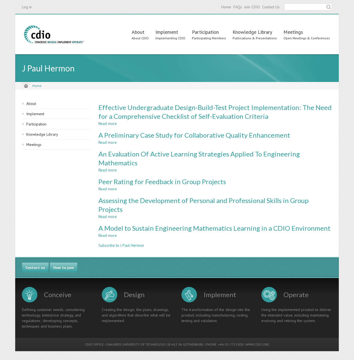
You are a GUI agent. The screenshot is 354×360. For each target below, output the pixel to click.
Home (226, 6)
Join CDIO (252, 6)
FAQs (237, 6)
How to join (63, 267)
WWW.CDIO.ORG (257, 344)
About (138, 32)
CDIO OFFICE (94, 344)
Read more (107, 123)
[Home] (54, 34)
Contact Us (271, 6)
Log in (27, 6)
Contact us (35, 267)
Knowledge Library (252, 32)
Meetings (293, 32)
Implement (166, 32)
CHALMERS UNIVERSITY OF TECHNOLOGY (136, 344)
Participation (205, 32)
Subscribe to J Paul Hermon (121, 245)
